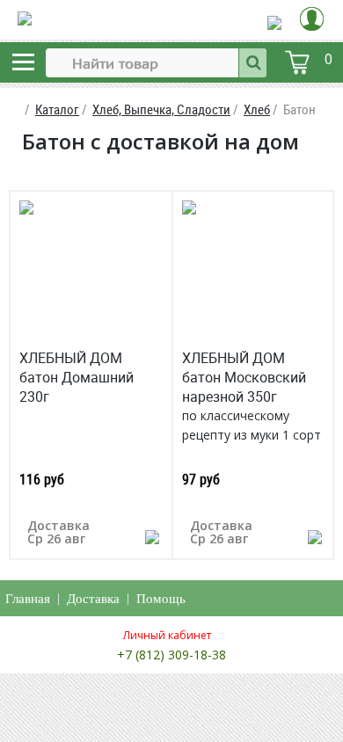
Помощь (161, 599)
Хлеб (257, 109)
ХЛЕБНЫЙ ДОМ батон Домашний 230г (76, 377)
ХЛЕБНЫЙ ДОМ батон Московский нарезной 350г (244, 377)
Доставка (93, 599)
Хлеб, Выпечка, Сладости (161, 109)
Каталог (57, 109)
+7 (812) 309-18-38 (171, 654)
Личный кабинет (167, 635)
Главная (27, 599)
